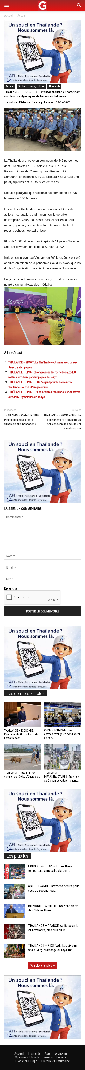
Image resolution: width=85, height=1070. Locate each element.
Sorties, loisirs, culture (31, 86)
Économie (61, 1053)
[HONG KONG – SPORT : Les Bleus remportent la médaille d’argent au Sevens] (14, 871)
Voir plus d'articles (41, 965)
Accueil (8, 15)
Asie (48, 1053)
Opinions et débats (27, 1057)
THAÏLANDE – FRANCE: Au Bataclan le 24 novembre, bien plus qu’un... (53, 928)
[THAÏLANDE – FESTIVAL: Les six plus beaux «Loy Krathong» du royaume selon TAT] (14, 951)
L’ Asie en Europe (26, 1061)
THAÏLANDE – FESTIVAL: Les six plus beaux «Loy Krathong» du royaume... (52, 948)
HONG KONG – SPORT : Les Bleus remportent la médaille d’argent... (50, 868)
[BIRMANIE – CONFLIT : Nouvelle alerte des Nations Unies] (14, 911)
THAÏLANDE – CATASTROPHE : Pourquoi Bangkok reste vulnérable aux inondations (22, 420)
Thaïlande (54, 86)
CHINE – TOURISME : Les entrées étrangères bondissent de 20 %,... (62, 734)
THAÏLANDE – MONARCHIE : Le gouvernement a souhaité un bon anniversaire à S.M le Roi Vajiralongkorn (62, 422)
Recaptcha (10, 588)
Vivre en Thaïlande (55, 1057)
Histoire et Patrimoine (55, 1061)
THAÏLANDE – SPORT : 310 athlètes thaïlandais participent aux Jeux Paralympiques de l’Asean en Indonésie (42, 94)
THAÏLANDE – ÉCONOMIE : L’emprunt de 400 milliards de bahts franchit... (21, 734)
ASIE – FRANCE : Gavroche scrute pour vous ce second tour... (53, 888)
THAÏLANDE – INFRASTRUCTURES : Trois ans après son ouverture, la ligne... (62, 776)
